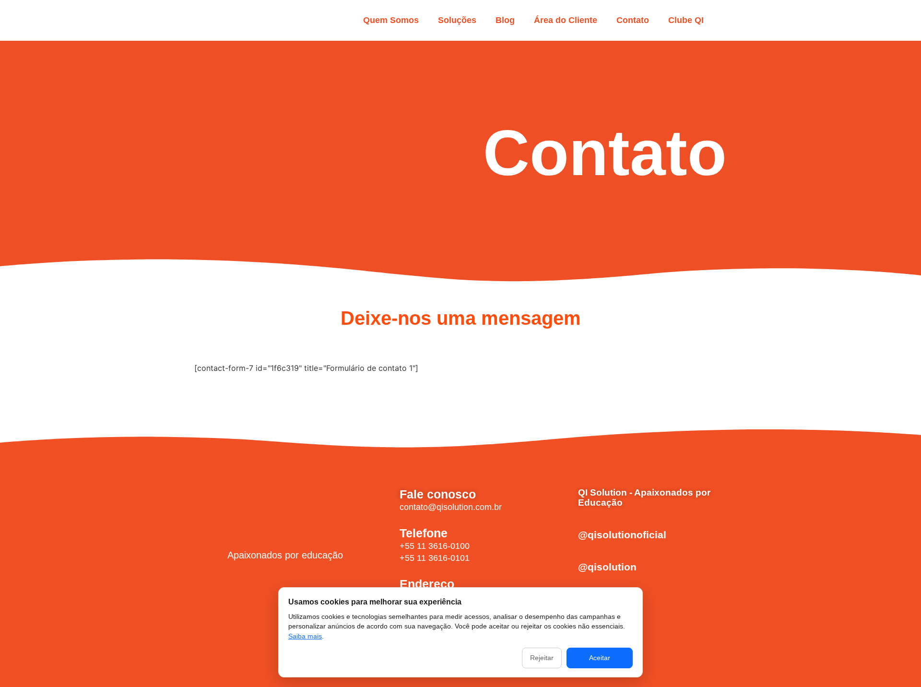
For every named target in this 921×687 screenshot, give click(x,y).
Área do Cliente (565, 20)
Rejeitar (542, 658)
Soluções (457, 20)
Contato (632, 20)
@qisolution (607, 566)
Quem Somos (391, 20)
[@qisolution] (564, 569)
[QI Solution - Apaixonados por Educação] (564, 499)
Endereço (427, 584)
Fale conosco (438, 494)
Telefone (424, 533)
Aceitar (599, 658)
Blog (505, 20)
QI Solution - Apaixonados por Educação (644, 497)
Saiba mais (305, 636)
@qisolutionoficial (622, 534)
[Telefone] (384, 543)
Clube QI (686, 20)
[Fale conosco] (384, 498)
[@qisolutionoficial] (564, 536)
